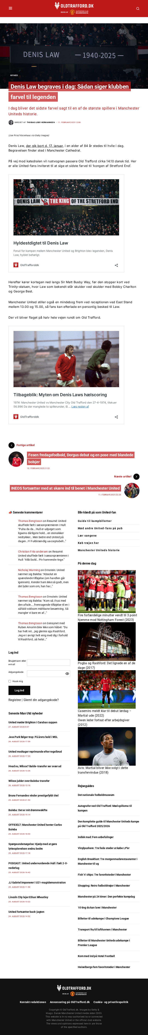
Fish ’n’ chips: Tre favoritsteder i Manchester (104, 874)
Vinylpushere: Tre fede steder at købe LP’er (104, 848)
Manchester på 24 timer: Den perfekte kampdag (106, 896)
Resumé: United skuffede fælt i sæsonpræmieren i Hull (43, 555)
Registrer (14, 700)
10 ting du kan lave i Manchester (97, 907)
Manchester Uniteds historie (99, 550)
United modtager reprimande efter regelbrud (35, 751)
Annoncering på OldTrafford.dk (70, 1002)
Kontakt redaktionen (33, 1002)
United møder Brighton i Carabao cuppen (32, 722)
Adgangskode (16, 672)
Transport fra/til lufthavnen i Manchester (102, 929)
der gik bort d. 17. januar (44, 146)
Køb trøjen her (88, 542)
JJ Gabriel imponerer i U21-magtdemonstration (37, 882)
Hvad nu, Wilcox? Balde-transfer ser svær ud (34, 766)
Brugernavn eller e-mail (17, 663)
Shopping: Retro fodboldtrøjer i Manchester (104, 885)
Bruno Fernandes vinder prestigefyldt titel (33, 795)
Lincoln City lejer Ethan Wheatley (28, 897)
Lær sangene (87, 535)
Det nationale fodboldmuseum (96, 794)
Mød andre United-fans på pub (100, 528)
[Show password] (67, 674)
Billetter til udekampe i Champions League (103, 918)
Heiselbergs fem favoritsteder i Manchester (104, 967)
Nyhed (14, 75)
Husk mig (18, 681)
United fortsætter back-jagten (26, 911)
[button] (10, 8)
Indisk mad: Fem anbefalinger (96, 837)
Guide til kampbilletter (95, 521)
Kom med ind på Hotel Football (96, 956)
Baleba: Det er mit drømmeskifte (27, 810)
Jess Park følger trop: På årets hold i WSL (33, 737)
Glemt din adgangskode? (41, 700)
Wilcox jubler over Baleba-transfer (29, 780)
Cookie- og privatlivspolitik (110, 1002)
